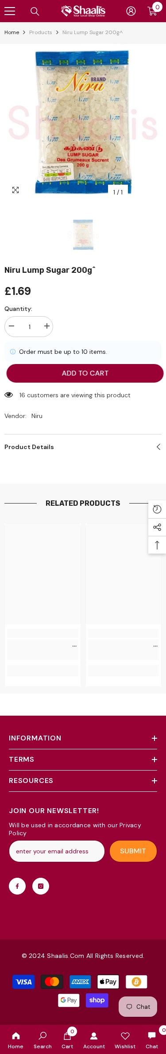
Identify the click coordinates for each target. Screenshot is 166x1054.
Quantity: (18, 309)
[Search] (35, 11)
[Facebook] (17, 886)
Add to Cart (83, 373)
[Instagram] (40, 886)
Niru (36, 416)
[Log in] (131, 11)
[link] (43, 1039)
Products (40, 32)
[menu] (9, 11)
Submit (133, 851)
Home (11, 32)
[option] (83, 122)
